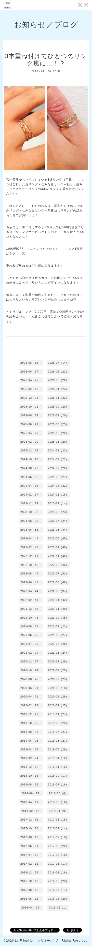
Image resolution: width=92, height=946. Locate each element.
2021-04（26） (30, 643)
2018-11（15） (58, 766)
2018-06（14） (31, 793)
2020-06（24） (30, 687)
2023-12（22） (30, 503)
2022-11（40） (58, 556)
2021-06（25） (30, 635)
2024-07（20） (58, 468)
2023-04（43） (30, 538)
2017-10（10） (30, 828)
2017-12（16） (30, 819)
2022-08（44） (30, 573)
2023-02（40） (30, 547)
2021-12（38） (30, 608)
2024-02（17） (30, 494)
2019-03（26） (58, 749)
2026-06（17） (30, 371)
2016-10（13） (30, 881)
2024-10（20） (30, 459)
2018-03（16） (58, 802)
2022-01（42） (58, 599)
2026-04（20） (30, 380)
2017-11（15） (58, 819)
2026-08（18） (30, 362)
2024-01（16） (58, 494)
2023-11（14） (58, 503)
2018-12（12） (30, 766)
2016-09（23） (58, 881)
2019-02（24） (30, 758)
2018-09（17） (58, 775)
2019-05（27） (58, 740)
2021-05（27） (58, 635)
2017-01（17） (58, 863)
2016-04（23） (31, 907)
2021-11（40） (58, 608)
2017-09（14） (58, 828)
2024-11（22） (58, 450)
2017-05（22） (58, 846)
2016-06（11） (30, 898)
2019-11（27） (58, 714)
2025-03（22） (58, 433)
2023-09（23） (58, 511)
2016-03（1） (58, 907)
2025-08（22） (30, 415)
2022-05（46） (58, 582)
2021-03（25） (58, 643)
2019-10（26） (30, 723)
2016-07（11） (58, 889)
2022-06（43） (30, 582)
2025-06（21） (30, 424)
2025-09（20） (58, 406)
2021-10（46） (30, 617)
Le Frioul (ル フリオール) (35, 940)
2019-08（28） (30, 731)
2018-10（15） (30, 775)
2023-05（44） (58, 529)
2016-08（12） (30, 889)
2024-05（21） (58, 476)
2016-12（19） (30, 872)
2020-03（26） (58, 696)
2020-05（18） (58, 687)
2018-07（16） (58, 784)
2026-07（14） (58, 362)
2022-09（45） (58, 564)
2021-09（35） (58, 617)
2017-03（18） (58, 854)
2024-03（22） (58, 485)
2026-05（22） (58, 371)
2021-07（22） (58, 626)
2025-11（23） (58, 397)
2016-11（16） (58, 872)
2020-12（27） (30, 661)
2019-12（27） (30, 714)
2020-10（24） (30, 670)
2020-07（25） (58, 679)
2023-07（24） (58, 520)
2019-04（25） (30, 749)
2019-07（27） (58, 731)
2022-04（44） (30, 591)
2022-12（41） (30, 556)
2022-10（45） (30, 564)
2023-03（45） (58, 538)
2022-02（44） (30, 599)
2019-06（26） (30, 740)
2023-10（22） (30, 511)
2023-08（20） (30, 520)
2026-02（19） (30, 388)
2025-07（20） (58, 415)
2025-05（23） (58, 424)
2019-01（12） (58, 758)
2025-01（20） (58, 441)
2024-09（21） (58, 459)
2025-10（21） (30, 406)
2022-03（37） (58, 591)
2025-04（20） (30, 433)
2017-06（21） (30, 846)
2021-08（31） (30, 626)
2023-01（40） (58, 547)
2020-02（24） (30, 705)
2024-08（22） (30, 468)
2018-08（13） (30, 784)
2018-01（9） (58, 810)
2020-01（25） (58, 705)
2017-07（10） (58, 837)
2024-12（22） (30, 450)
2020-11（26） (58, 661)
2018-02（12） (31, 810)
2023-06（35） (30, 529)
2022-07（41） (58, 573)
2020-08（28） (30, 679)
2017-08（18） (30, 837)
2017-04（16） (30, 854)
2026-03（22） (58, 380)
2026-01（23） (58, 388)
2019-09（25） (58, 723)
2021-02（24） (30, 652)
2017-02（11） (30, 863)
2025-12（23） (30, 397)
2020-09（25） (58, 670)
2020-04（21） (30, 696)
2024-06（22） (30, 476)
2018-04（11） (30, 802)
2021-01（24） (58, 652)
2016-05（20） (58, 898)
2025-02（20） (30, 441)
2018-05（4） (58, 793)
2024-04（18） (30, 485)
